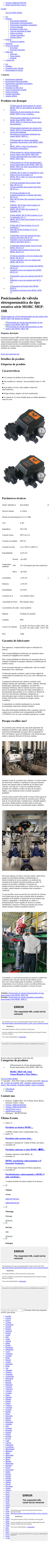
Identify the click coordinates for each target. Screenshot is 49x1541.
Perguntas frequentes (17, 50)
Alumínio (27, 1083)
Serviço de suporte (12, 46)
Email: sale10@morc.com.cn (15, 5)
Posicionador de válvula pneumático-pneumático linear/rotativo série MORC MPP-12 (22, 998)
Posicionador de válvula (14, 70)
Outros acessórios (16, 33)
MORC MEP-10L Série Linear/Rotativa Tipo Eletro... (24, 1073)
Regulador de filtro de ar (19, 29)
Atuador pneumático (17, 35)
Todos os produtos (37, 1085)
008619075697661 (12, 1199)
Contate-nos (9, 60)
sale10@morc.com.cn (13, 1109)
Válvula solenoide (16, 27)
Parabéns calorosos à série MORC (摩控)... (25, 1149)
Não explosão (12, 1085)
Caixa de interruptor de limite (20, 31)
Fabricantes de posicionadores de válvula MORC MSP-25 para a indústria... (24, 113)
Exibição (13, 58)
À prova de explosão (11, 1083)
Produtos (8, 19)
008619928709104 (12, 1203)
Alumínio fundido (23, 1085)
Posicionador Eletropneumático (21, 23)
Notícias (8, 39)
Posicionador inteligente (18, 21)
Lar (6, 17)
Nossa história (15, 56)
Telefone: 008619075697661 (15, 3)
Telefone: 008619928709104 (15, 1107)
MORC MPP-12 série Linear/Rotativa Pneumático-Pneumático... (23, 147)
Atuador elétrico (16, 37)
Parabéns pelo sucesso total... (18, 1138)
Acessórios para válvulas (14, 68)
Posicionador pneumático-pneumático (23, 25)
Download (14, 48)
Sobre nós (9, 52)
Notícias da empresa (17, 41)
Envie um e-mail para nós (10, 354)
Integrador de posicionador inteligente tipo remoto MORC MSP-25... (25, 135)
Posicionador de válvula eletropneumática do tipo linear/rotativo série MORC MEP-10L (22, 994)
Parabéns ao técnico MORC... (19, 1127)
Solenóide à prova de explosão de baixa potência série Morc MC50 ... (24, 241)
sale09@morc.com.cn (13, 1111)
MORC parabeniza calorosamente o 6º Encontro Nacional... (23, 1162)
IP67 (21, 1083)
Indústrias (8, 44)
